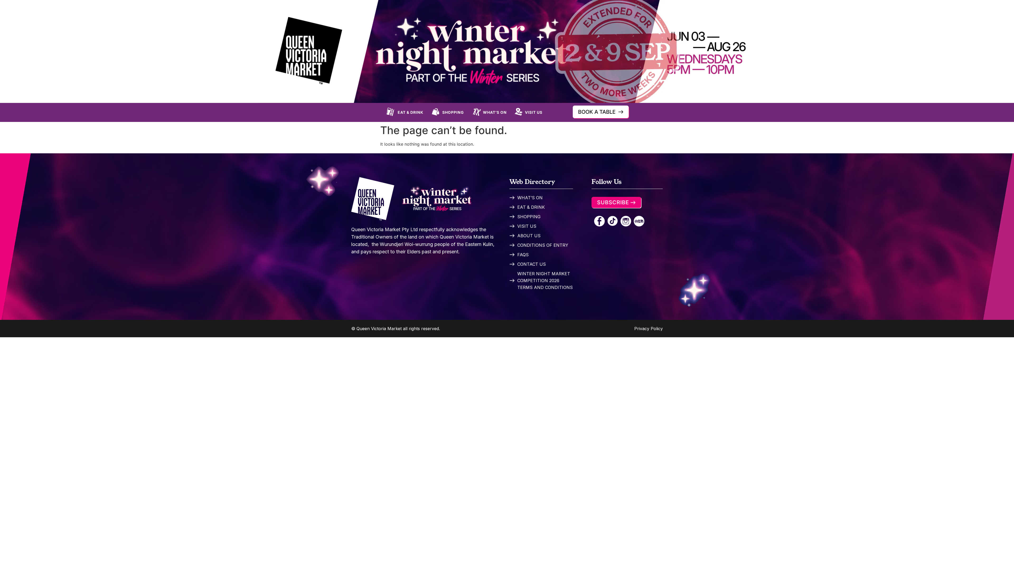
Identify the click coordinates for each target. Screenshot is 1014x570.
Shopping (453, 112)
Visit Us (533, 112)
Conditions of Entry (542, 245)
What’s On (495, 112)
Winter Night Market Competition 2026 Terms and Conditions (545, 280)
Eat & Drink (410, 112)
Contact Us (531, 264)
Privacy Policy (648, 328)
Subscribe (613, 202)
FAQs (523, 254)
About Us (529, 235)
